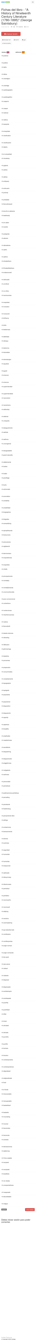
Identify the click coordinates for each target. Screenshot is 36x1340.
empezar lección (12, 34)
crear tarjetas (30, 1209)
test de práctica (7, 43)
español (4, 1209)
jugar (24, 39)
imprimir (17, 39)
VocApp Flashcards (6, 1337)
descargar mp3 (7, 39)
